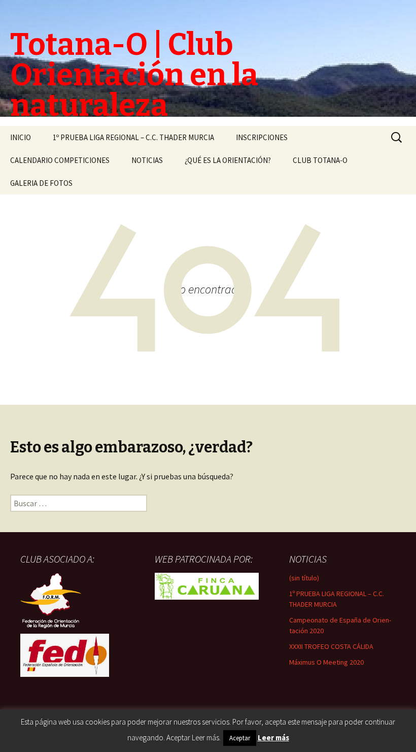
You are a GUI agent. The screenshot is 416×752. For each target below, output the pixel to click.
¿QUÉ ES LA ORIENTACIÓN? (228, 160)
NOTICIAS (147, 160)
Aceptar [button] (239, 738)
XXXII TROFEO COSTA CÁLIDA (331, 646)
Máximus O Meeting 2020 (326, 662)
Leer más (273, 737)
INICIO (20, 137)
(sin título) (304, 577)
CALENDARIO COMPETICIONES (60, 160)
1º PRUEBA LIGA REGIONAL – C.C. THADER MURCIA (133, 137)
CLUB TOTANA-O (320, 160)
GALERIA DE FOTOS (41, 183)
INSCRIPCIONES (262, 137)
